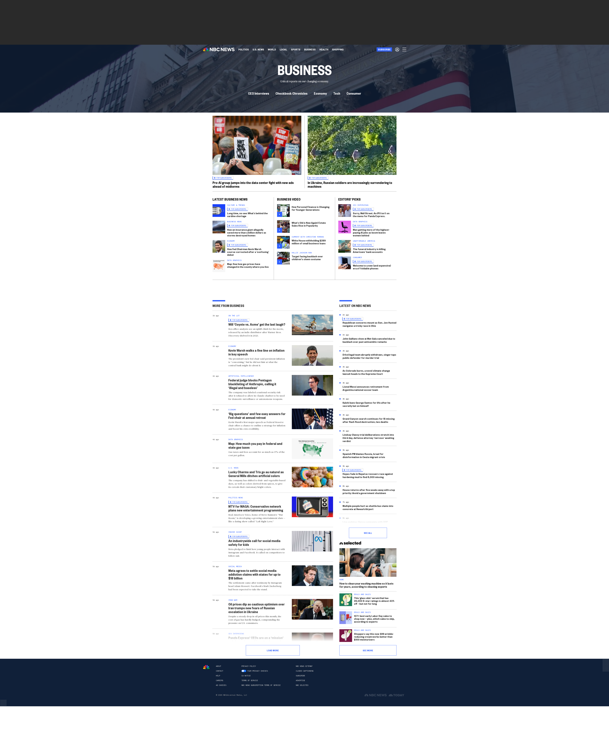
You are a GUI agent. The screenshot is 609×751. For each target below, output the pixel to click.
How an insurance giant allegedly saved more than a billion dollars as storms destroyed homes (246, 232)
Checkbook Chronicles (291, 93)
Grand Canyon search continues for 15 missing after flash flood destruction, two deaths (369, 420)
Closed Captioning (304, 671)
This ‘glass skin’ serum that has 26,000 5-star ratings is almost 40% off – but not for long (374, 600)
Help (218, 676)
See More (368, 650)
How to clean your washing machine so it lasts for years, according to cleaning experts (366, 585)
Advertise (300, 680)
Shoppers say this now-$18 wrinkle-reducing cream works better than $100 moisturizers (374, 636)
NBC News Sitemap (304, 666)
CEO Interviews (258, 93)
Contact (219, 671)
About (218, 666)
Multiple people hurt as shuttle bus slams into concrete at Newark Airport (368, 507)
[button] (283, 49)
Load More (273, 650)
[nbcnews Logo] (206, 667)
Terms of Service (249, 680)
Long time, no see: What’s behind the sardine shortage (247, 214)
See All (368, 532)
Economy (320, 93)
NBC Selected (302, 685)
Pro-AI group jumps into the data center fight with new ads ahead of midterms (253, 184)
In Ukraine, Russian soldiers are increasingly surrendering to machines (350, 184)
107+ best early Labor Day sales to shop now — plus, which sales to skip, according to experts (374, 618)
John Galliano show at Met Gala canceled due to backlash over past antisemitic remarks (369, 340)
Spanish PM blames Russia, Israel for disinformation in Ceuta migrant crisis (364, 455)
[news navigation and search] (404, 49)
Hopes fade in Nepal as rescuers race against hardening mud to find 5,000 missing (368, 475)
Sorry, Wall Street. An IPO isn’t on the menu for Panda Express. (371, 214)
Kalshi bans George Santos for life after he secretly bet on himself (366, 404)
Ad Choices (221, 685)
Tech (336, 93)
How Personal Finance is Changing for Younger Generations (310, 208)
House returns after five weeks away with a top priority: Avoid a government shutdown (369, 491)
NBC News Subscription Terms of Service (261, 685)
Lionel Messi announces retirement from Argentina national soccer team (366, 388)
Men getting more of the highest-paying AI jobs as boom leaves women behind (371, 232)
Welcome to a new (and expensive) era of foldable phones (372, 267)
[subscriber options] (397, 49)
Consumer (354, 93)
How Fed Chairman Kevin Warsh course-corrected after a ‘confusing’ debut (248, 251)
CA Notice (246, 676)
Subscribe (300, 676)
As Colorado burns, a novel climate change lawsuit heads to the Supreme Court (366, 372)
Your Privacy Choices (257, 671)
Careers (219, 680)
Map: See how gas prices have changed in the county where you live (248, 265)
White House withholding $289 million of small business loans (309, 242)
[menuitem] (243, 49)
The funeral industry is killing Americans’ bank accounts (369, 250)
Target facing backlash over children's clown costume (307, 258)
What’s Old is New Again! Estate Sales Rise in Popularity (309, 224)
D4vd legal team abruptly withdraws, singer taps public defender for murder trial (369, 356)
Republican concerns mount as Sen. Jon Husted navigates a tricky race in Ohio (369, 324)
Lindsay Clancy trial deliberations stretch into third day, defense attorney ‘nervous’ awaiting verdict (368, 438)
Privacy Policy (248, 666)
